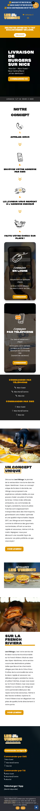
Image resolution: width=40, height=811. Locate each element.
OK (18, 808)
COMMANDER (20, 297)
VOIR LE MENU (14, 549)
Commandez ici (19, 79)
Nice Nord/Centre (20, 392)
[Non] (37, 804)
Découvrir (20, 35)
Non (23, 808)
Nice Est (20, 396)
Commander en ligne (14, 750)
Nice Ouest (21, 388)
